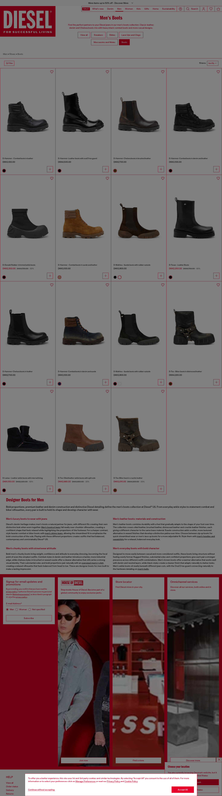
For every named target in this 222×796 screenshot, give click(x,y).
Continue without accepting (41, 789)
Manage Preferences (86, 781)
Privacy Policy (113, 781)
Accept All (183, 789)
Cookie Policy (131, 781)
